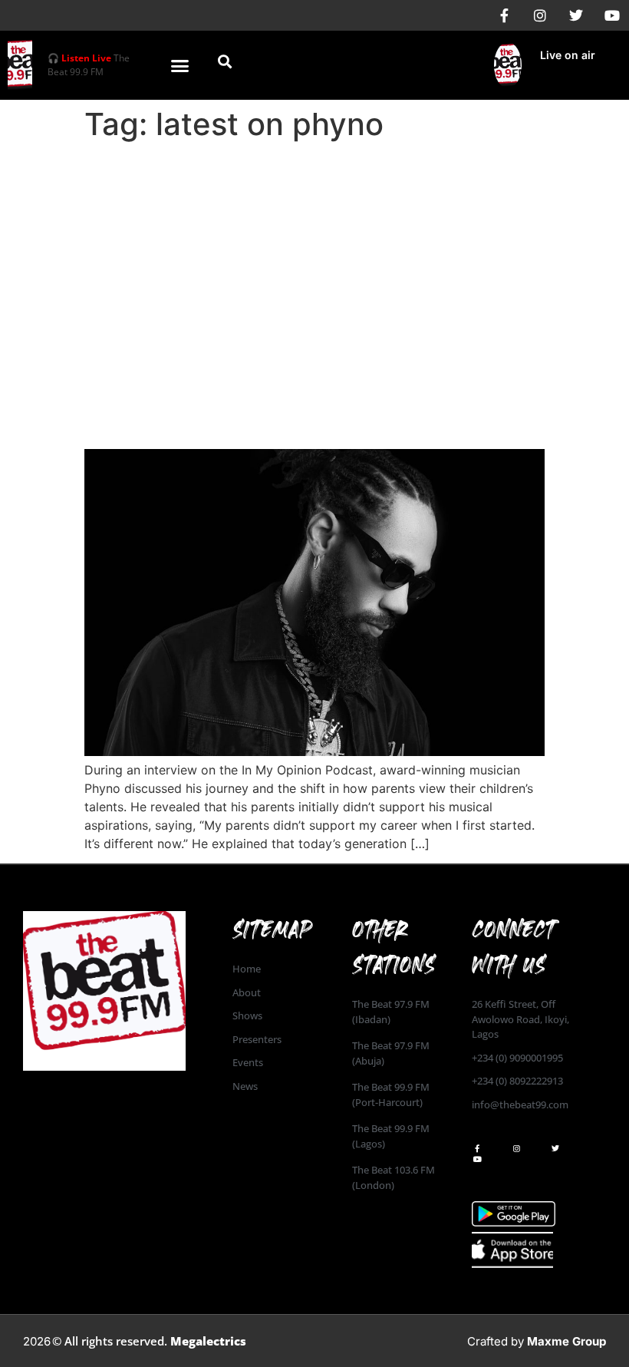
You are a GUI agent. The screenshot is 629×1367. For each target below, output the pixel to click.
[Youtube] (612, 15)
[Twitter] (576, 15)
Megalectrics (208, 1341)
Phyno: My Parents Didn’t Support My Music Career (301, 406)
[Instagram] (540, 15)
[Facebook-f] (504, 15)
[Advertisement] (314, 262)
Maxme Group (566, 1341)
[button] (180, 65)
